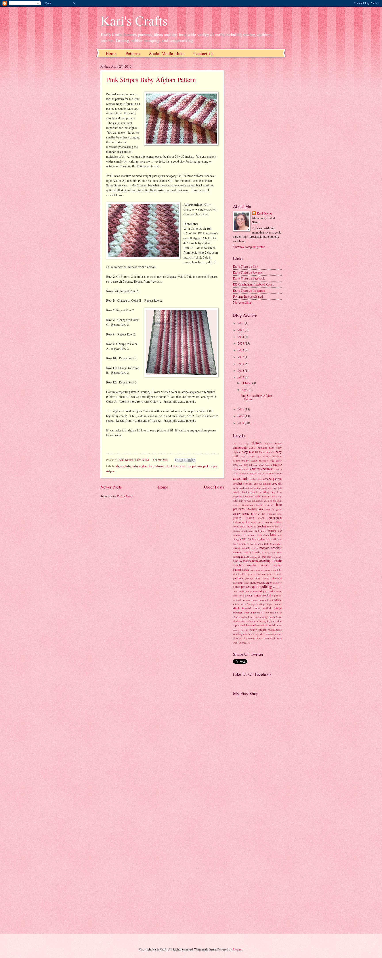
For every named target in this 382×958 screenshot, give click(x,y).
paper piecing (257, 569)
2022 (241, 350)
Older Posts (214, 487)
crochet (180, 466)
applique (262, 447)
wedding (237, 634)
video (279, 625)
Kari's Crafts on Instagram (249, 290)
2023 (241, 343)
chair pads (264, 464)
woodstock (269, 638)
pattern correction (257, 574)
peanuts (249, 578)
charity (246, 469)
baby (128, 466)
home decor (239, 526)
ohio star (266, 556)
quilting (266, 586)
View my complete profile (249, 247)
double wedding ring (263, 492)
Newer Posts (111, 487)
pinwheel (277, 578)
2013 (241, 370)
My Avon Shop (242, 302)
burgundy (264, 460)
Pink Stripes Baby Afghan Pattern (151, 79)
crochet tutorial (262, 483)
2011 (241, 409)
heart (253, 522)
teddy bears (268, 617)
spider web (239, 604)
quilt (255, 586)
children (255, 469)
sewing (248, 595)
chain (255, 464)
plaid (246, 582)
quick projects (242, 586)
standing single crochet (269, 604)
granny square (243, 517)
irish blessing (249, 534)
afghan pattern (273, 443)
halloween (238, 522)
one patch (277, 556)
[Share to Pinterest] (193, 460)
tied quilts (246, 621)
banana (266, 456)
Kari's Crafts (134, 20)
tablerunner (250, 612)
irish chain (263, 534)
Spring (250, 604)
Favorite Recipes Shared (248, 296)
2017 (241, 357)
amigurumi (240, 447)
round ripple (260, 591)
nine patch (255, 556)
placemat (238, 582)
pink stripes (210, 466)
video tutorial (240, 629)
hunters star (275, 530)
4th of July (241, 443)
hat (247, 522)
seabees (278, 591)
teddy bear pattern (251, 617)
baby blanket (156, 466)
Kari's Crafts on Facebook (249, 278)
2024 (241, 337)
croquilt (277, 483)
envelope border (252, 496)
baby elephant (266, 452)
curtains (249, 487)
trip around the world (244, 625)
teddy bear (263, 612)
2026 (241, 323)
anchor (252, 447)
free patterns (194, 466)
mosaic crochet (270, 547)
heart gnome (265, 522)
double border (241, 492)
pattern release (274, 574)
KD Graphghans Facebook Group (253, 284)
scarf (270, 591)
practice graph (264, 582)
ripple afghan (245, 591)
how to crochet (256, 526)
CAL (235, 464)
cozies (278, 473)
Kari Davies (264, 213)
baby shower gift (251, 456)
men (252, 543)
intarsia (236, 534)
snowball (263, 600)
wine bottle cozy (267, 634)
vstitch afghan (258, 629)
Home (111, 53)
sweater (237, 612)
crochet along (256, 479)
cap (241, 464)
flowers (247, 500)
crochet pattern (272, 479)
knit (273, 534)
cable (279, 460)
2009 (241, 423)
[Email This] (177, 460)
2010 (241, 416)
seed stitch (238, 595)
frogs (267, 509)
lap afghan (258, 539)
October (247, 383)
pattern (243, 574)
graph (261, 517)
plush (253, 582)
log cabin (238, 543)
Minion (259, 543)
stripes (110, 471)
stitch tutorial (242, 608)
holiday (278, 522)
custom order (260, 487)
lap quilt (271, 539)
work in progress (241, 642)
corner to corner (256, 473)
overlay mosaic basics (246, 561)
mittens (268, 543)
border (254, 460)
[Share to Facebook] (189, 460)
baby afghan (139, 466)
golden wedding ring (270, 513)
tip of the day (259, 621)
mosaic (237, 548)
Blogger (237, 949)
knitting (245, 538)
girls (254, 513)
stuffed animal (272, 608)
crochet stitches (242, 483)
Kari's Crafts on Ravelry (247, 272)
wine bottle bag (251, 634)
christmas (267, 469)
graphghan (275, 517)
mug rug (270, 552)
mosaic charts (250, 548)
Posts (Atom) (125, 496)
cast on (248, 464)
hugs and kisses (257, 530)
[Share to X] (185, 460)
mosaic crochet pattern (248, 552)
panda (245, 569)
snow (255, 600)
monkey (277, 543)
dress (279, 492)
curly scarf (238, 487)
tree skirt (277, 621)
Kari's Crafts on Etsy (245, 266)
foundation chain (261, 500)
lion (280, 539)
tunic (262, 625)
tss (258, 625)
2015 (241, 364)
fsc (273, 509)
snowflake (276, 600)
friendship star (254, 509)
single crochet (262, 595)
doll (280, 487)
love (246, 543)
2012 (241, 377)
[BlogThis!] (181, 460)
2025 (241, 330)
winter (259, 638)
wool (279, 638)
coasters (278, 469)
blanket (170, 466)
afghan (120, 466)
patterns (238, 578)
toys (269, 621)
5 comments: (161, 460)
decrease (272, 487)
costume (270, 473)
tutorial (270, 625)
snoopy (246, 600)
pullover (277, 582)
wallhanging (275, 629)
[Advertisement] (257, 130)
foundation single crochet (257, 504)
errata (264, 496)
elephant (237, 496)
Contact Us (203, 53)
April (245, 390)
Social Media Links (166, 53)
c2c (272, 460)
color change (239, 473)
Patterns (133, 53)
